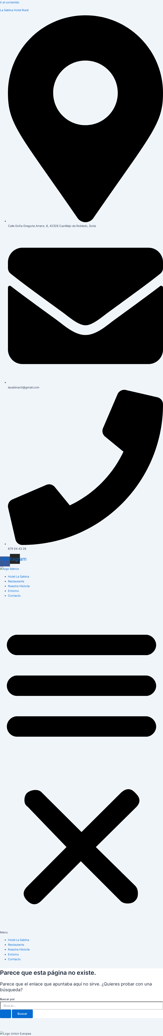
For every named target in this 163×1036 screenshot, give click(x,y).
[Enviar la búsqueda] (5, 1014)
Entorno (13, 591)
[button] (81, 768)
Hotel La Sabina (18, 576)
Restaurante (16, 581)
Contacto (14, 595)
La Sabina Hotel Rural (14, 10)
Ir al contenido (9, 2)
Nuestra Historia (19, 586)
